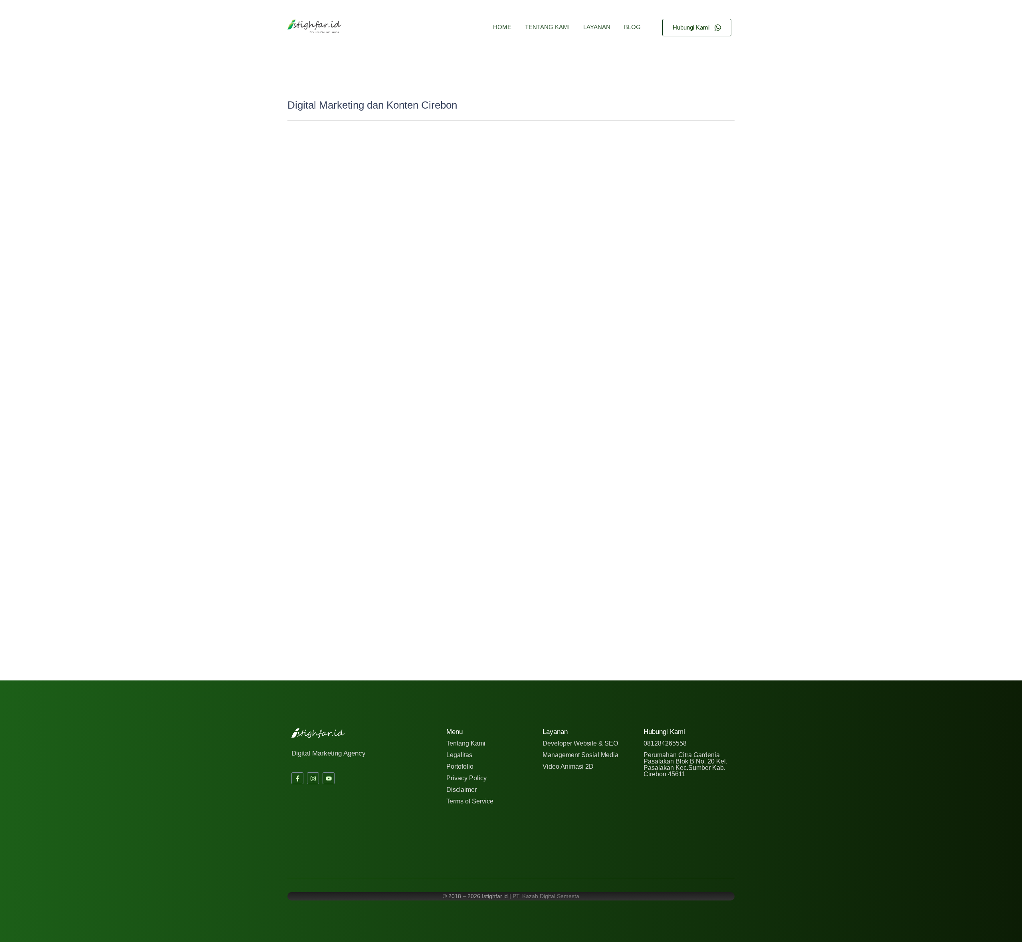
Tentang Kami (547, 27)
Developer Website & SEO (580, 743)
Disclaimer (461, 789)
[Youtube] (329, 778)
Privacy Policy (466, 778)
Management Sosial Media (580, 755)
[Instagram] (313, 778)
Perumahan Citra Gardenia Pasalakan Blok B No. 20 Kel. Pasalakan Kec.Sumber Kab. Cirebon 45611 (685, 764)
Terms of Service (469, 801)
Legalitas (459, 755)
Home (502, 27)
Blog (632, 27)
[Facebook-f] (297, 778)
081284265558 (665, 743)
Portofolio (459, 766)
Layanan (596, 27)
